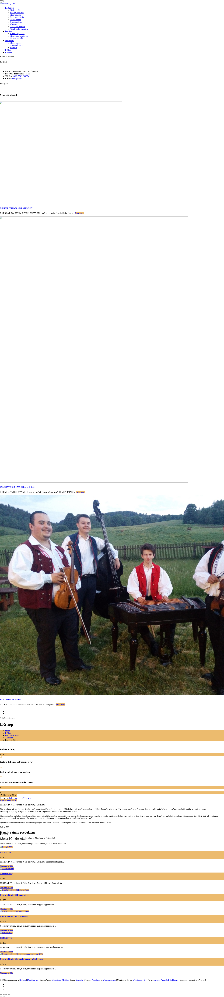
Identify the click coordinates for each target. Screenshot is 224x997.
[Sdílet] (6, 994)
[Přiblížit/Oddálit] (1, 994)
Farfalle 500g (6, 938)
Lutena (23, 980)
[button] (6, 866)
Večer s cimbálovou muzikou (10, 699)
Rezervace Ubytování (19, 36)
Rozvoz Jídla (15, 15)
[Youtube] (6, 713)
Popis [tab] (2, 800)
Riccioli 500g (5, 852)
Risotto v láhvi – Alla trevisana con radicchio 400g (22, 959)
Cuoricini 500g (6, 874)
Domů (7, 731)
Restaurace (9, 8)
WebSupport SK (139, 980)
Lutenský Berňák (17, 45)
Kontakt (8, 52)
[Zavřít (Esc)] (9, 994)
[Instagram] (6, 709)
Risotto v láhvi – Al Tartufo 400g (14, 916)
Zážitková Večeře (17, 26)
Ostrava (13, 48)
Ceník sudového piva (19, 29)
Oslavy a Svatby (17, 12)
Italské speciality (12, 735)
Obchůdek (9, 41)
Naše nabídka (16, 10)
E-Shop (8, 50)
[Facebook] (6, 711)
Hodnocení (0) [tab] (11, 800)
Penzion (8, 31)
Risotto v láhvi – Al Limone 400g (14, 895)
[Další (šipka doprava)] (4, 996)
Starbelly (79, 980)
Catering (13, 24)
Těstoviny (9, 738)
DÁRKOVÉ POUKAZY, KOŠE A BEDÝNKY (16, 208)
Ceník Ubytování (17, 33)
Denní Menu (15, 19)
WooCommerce (109, 980)
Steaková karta (16, 22)
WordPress (96, 980)
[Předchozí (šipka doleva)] (1, 996)
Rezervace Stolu (17, 17)
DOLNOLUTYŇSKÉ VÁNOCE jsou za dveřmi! (17, 487)
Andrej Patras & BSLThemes (166, 980)
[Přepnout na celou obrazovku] (4, 994)
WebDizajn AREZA (60, 980)
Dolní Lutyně (15, 43)
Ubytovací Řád (16, 38)
